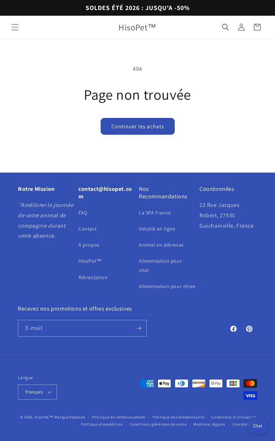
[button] (15, 27)
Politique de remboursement (118, 417)
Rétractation (92, 277)
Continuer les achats (137, 126)
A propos (89, 245)
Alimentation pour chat (160, 265)
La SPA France (155, 212)
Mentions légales (209, 424)
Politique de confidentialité (178, 417)
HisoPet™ (90, 261)
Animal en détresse (161, 245)
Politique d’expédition (101, 424)
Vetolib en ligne (157, 229)
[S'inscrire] (138, 328)
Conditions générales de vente (158, 424)
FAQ (82, 212)
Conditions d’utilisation (234, 417)
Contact (87, 229)
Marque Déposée (69, 417)
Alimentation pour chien (167, 286)
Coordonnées (244, 424)
